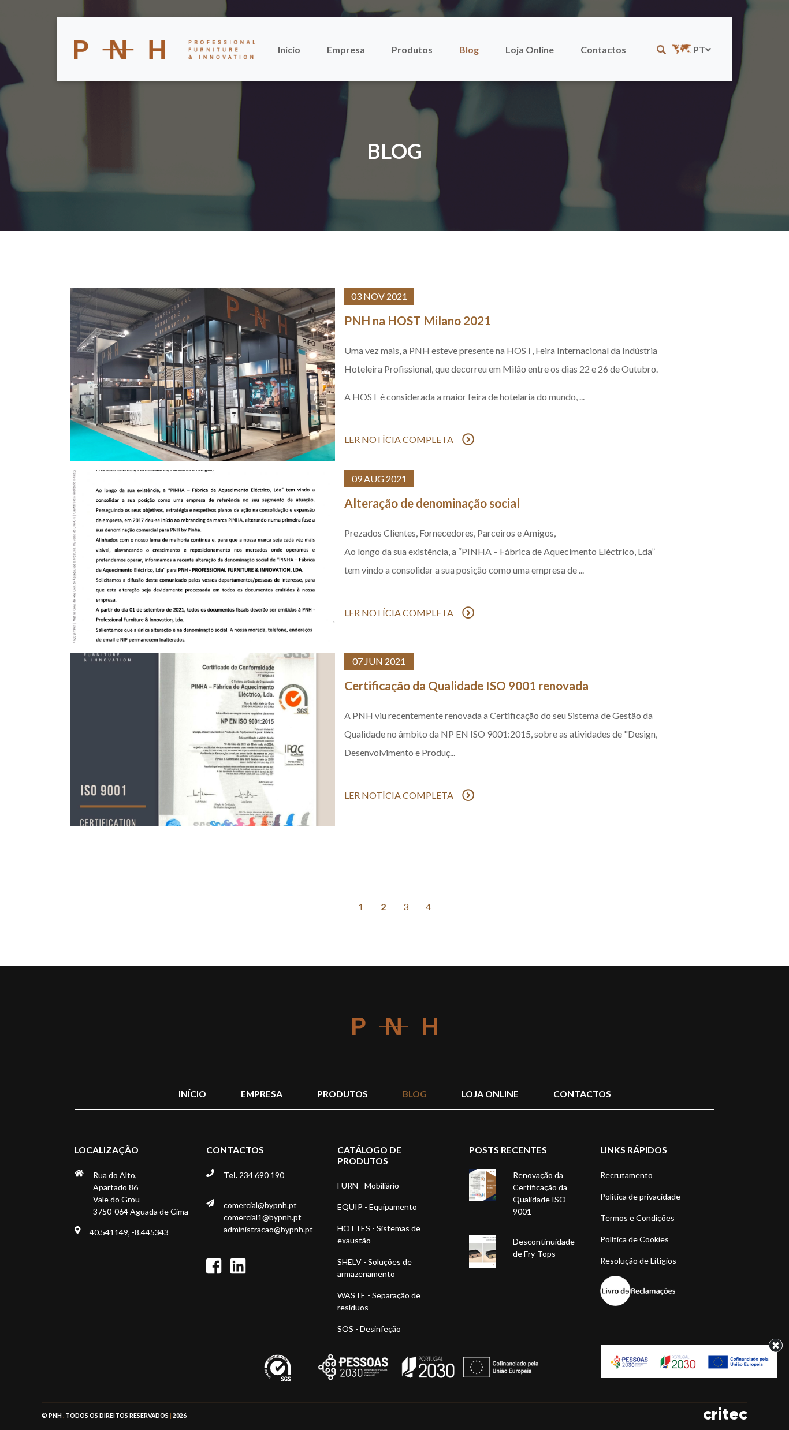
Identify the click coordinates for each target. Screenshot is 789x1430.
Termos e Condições (637, 1218)
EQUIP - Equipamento (377, 1207)
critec (725, 1414)
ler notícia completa (398, 439)
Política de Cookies (634, 1239)
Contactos (603, 49)
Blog (469, 49)
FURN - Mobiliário (368, 1185)
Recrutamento (626, 1175)
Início (289, 49)
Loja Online (529, 49)
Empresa (346, 49)
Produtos (412, 49)
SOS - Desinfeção (369, 1329)
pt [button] (699, 49)
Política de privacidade (640, 1196)
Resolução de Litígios (638, 1260)
